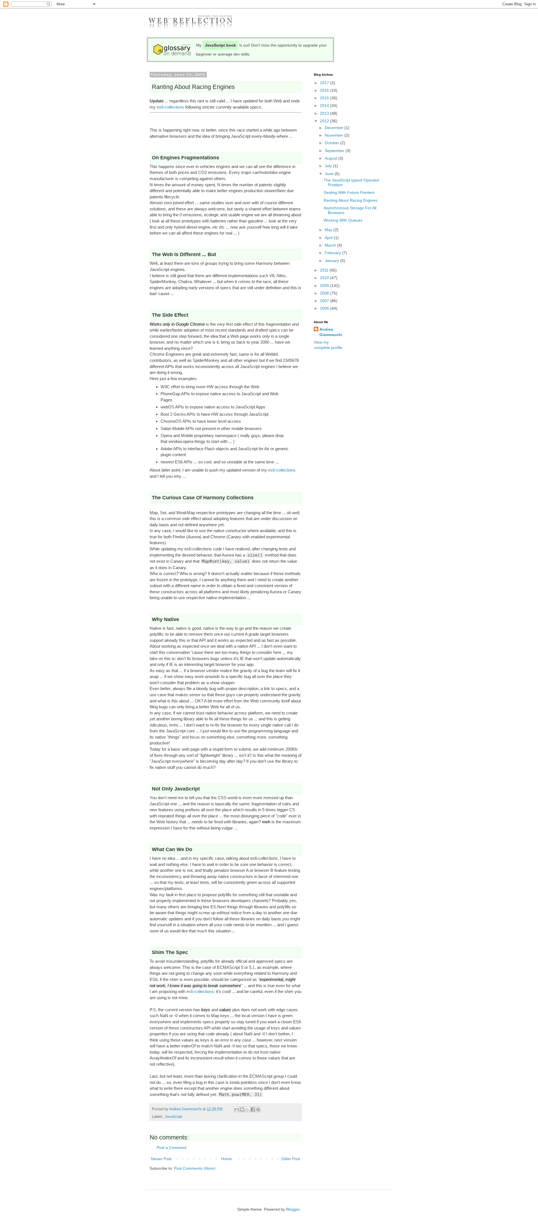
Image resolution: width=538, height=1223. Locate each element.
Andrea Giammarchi (330, 332)
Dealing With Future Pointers (349, 192)
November (334, 135)
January (332, 260)
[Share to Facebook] (253, 1109)
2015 (325, 98)
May (329, 229)
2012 (325, 121)
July (329, 166)
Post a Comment (171, 1147)
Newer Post (161, 1159)
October (332, 143)
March (331, 245)
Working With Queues (343, 220)
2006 (325, 308)
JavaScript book (220, 45)
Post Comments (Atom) (194, 1168)
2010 (325, 277)
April (329, 237)
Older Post (290, 1159)
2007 (325, 300)
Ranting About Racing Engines (350, 200)
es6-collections (170, 107)
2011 (325, 270)
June (330, 173)
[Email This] (237, 1109)
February (333, 252)
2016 (325, 90)
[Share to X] (247, 1109)
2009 (325, 285)
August (331, 158)
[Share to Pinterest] (258, 1109)
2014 (325, 105)
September (335, 150)
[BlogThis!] (242, 1109)
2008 (325, 293)
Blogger (293, 1209)
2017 (325, 83)
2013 (325, 113)
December (334, 127)
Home (226, 1159)
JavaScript (173, 1117)
